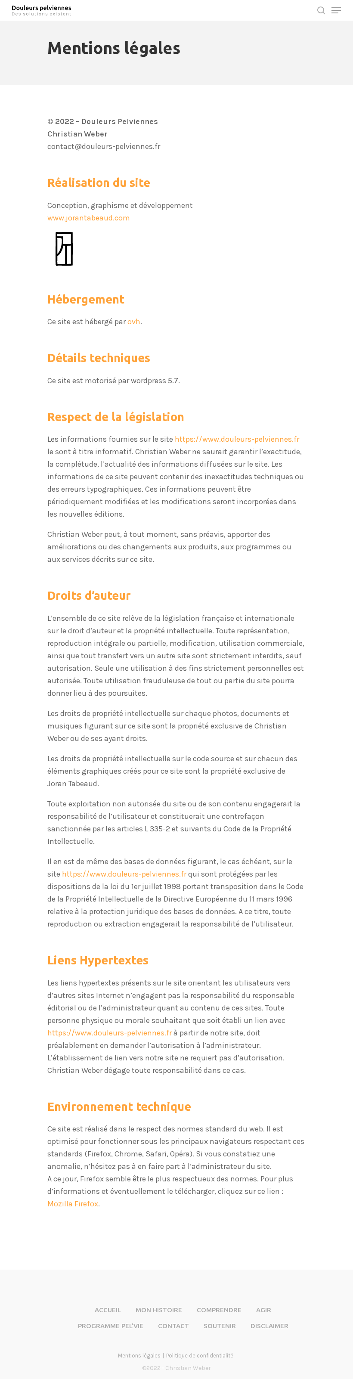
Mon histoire (159, 1310)
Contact (173, 1325)
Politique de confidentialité (199, 1355)
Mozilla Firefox (72, 1204)
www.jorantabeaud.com (88, 218)
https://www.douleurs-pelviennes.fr (237, 439)
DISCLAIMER (269, 1325)
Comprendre (219, 1310)
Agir (263, 1310)
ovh (133, 321)
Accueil (108, 1310)
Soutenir (220, 1325)
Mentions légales (139, 1355)
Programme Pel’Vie (110, 1325)
